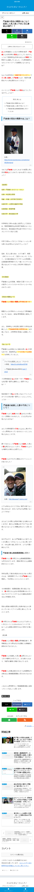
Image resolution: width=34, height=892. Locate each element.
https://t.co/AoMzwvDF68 (19, 364)
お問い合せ (25, 886)
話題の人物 (6, 696)
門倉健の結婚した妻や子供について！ (17, 106)
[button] (22, 36)
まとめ (11, 111)
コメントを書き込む (17, 854)
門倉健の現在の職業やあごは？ (15, 103)
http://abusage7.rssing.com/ (18, 499)
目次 (14, 99)
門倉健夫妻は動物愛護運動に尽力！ (18, 108)
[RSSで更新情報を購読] (24, 720)
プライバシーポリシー (8, 886)
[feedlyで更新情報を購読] (9, 720)
